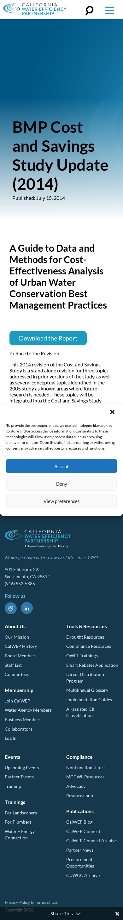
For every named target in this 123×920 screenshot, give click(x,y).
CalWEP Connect (83, 831)
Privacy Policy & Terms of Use (31, 902)
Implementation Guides (89, 699)
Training (13, 786)
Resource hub (79, 795)
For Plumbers (18, 822)
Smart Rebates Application (92, 665)
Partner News (79, 850)
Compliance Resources (88, 646)
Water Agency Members (28, 710)
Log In (10, 738)
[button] (113, 412)
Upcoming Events (22, 767)
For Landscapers (21, 812)
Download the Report (48, 338)
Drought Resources (85, 637)
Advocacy (75, 786)
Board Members (20, 655)
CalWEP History (21, 646)
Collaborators (18, 729)
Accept (61, 466)
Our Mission (17, 637)
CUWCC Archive (83, 875)
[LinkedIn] (27, 608)
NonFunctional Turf (85, 767)
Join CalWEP (17, 700)
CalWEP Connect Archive (91, 840)
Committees (17, 674)
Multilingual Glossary (87, 690)
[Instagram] (11, 608)
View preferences (62, 501)
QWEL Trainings (82, 655)
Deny (61, 484)
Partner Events (19, 776)
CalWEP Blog (79, 822)
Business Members (23, 719)
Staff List (13, 665)
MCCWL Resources (85, 776)
